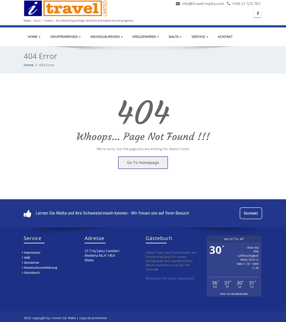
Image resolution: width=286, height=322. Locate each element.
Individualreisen (105, 36)
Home (33, 36)
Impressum (32, 252)
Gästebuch (32, 273)
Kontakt (225, 36)
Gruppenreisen (64, 36)
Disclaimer (31, 262)
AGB (27, 257)
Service (198, 36)
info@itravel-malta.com (203, 3)
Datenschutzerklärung (40, 268)
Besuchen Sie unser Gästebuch (170, 278)
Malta (174, 36)
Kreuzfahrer (145, 36)
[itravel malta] (82, 8)
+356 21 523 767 (246, 3)
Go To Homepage (143, 162)
